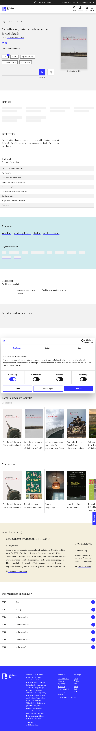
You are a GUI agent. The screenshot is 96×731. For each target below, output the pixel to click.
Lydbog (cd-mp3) (10, 62)
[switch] (36, 379)
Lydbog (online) (27, 57)
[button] (48, 602)
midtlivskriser (51, 232)
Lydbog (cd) (25, 62)
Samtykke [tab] (17, 348)
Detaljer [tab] (48, 348)
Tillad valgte (48, 389)
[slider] (74, 49)
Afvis (17, 389)
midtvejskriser (22, 232)
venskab (6, 232)
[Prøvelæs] (42, 72)
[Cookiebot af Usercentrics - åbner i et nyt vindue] (83, 341)
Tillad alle (78, 389)
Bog (5, 56)
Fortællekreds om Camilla (17, 397)
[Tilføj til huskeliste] (50, 72)
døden (37, 232)
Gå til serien (7, 403)
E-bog (14, 57)
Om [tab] (79, 348)
